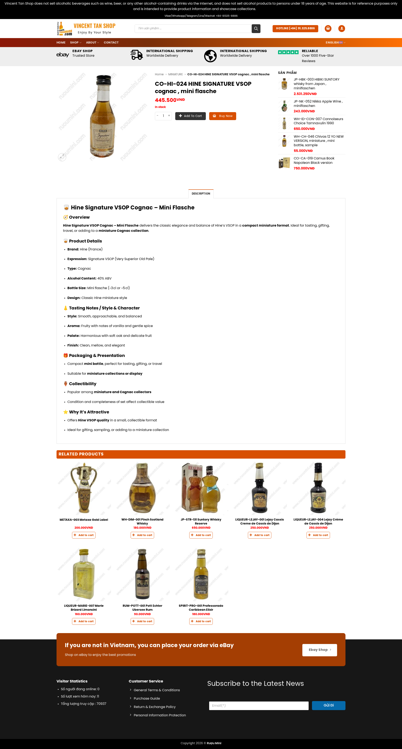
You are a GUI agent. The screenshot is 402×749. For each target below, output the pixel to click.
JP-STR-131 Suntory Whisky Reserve (201, 521)
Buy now (225, 116)
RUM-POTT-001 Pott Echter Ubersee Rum (142, 608)
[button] (328, 28)
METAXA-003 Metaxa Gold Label (84, 520)
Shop (74, 42)
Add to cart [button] (86, 535)
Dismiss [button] (263, 9)
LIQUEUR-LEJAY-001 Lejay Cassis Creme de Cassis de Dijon (259, 521)
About (91, 42)
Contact (111, 42)
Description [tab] (201, 193)
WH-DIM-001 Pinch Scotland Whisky (142, 521)
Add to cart (193, 116)
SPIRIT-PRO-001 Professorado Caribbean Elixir (201, 608)
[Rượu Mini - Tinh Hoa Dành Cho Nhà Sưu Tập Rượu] (86, 28)
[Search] (256, 28)
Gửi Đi (329, 705)
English (332, 42)
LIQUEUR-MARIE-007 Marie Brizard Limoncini (84, 608)
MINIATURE (175, 74)
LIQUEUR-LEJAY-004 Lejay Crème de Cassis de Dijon (318, 521)
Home (61, 42)
